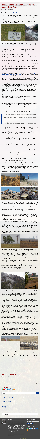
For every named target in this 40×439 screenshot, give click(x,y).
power (5, 363)
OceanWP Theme (23, 438)
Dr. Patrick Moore (15, 12)
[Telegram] (5, 389)
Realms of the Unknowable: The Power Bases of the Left (11, 408)
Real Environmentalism (6, 403)
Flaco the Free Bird (5, 400)
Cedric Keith (4, 9)
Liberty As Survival (5, 402)
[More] (14, 389)
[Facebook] (10, 389)
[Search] (37, 393)
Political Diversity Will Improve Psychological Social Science (23, 122)
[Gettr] (4, 389)
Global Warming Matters (6, 405)
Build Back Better (5, 406)
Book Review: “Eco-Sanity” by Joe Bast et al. (9, 398)
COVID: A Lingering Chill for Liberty (8, 397)
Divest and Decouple (5, 407)
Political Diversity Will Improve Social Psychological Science (18, 74)
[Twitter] (9, 389)
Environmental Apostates (6, 401)
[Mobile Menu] (39, 1)
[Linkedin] (12, 389)
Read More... (12, 435)
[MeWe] (7, 389)
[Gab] (2, 389)
